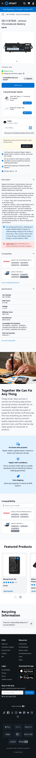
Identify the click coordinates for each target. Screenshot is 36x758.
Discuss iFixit (6, 650)
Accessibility (6, 670)
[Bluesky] (28, 713)
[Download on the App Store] (26, 670)
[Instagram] (16, 712)
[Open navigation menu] (2, 3)
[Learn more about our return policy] (16, 171)
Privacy (4, 673)
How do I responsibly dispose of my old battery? (15, 623)
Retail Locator (23, 650)
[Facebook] (8, 712)
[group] (4, 47)
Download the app (26, 666)
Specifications (7, 289)
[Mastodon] (24, 712)
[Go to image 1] (17, 61)
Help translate (16, 706)
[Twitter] (12, 712)
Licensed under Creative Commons (18, 748)
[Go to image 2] (19, 61)
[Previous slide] (15, 597)
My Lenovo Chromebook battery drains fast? (19, 133)
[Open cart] (29, 3)
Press (20, 657)
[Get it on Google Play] (26, 677)
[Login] (33, 3)
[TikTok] (4, 712)
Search (29, 78)
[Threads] (32, 712)
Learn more (10, 244)
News (20, 660)
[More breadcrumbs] (3, 14)
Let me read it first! (9, 696)
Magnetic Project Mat (17, 108)
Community (22, 644)
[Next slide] (20, 597)
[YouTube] (20, 712)
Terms (4, 676)
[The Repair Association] (18, 716)
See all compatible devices (10, 283)
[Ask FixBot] (30, 127)
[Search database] (24, 3)
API (3, 657)
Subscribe (29, 692)
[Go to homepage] (11, 3)
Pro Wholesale (23, 647)
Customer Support (8, 647)
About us (5, 644)
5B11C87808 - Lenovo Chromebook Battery (18, 14)
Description (6, 180)
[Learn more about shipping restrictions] (23, 73)
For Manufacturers (25, 653)
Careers (4, 653)
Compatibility (7, 254)
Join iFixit (26, 146)
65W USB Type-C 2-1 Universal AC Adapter (20, 97)
